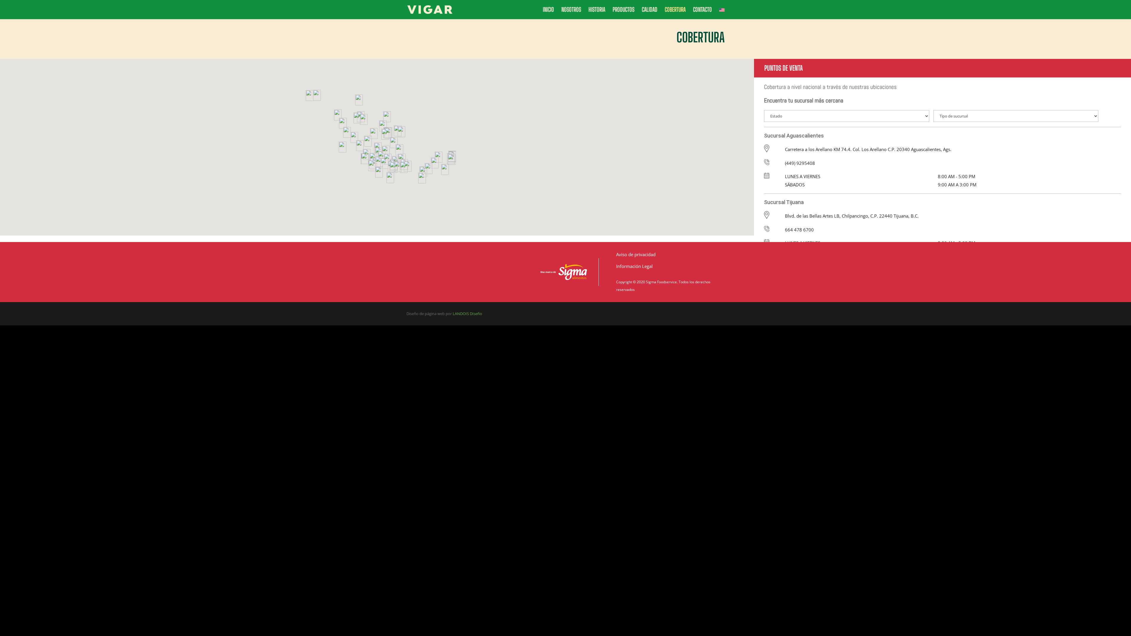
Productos (623, 10)
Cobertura (675, 10)
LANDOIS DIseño (467, 313)
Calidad (649, 10)
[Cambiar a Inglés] (722, 13)
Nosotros (571, 10)
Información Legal (634, 266)
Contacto (702, 10)
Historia (596, 10)
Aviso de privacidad (636, 254)
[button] (309, 95)
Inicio (548, 10)
